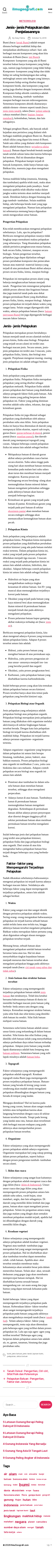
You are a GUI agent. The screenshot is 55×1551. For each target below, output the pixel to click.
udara (19, 1532)
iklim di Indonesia (30, 1185)
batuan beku (33, 1057)
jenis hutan (38, 1505)
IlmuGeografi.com (20, 1545)
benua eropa (41, 1479)
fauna (36, 1490)
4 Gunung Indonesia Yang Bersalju (24, 1443)
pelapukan (11, 1356)
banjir (41, 1474)
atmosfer (33, 1474)
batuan (7, 1479)
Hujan (18, 1499)
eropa (28, 1490)
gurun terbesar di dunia (29, 433)
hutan (27, 1500)
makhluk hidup (32, 1516)
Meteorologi (27, 21)
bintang (7, 1485)
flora (24, 1495)
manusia (46, 1516)
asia (25, 1474)
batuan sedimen (11, 1053)
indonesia (11, 1505)
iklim (34, 1500)
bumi (9, 1354)
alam (13, 1474)
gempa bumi (34, 1495)
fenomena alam (12, 1495)
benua (32, 1479)
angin (20, 1474)
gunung (8, 1499)
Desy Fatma (20, 38)
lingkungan (12, 1516)
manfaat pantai (25, 436)
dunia (7, 1490)
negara (20, 1522)
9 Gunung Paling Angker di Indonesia (26, 1457)
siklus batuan (22, 1356)
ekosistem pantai (17, 511)
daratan (41, 1485)
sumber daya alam (15, 1527)
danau (33, 1485)
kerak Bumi (22, 42)
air (5, 1474)
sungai (30, 1527)
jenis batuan (17, 1354)
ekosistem (18, 1490)
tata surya (9, 1532)
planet (31, 1521)
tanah (39, 1527)
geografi (46, 1495)
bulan (15, 1485)
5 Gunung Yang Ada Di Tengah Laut (25, 1450)
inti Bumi (34, 57)
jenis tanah (27, 1354)
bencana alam (20, 1479)
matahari (8, 1521)
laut (32, 1510)
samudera (41, 1521)
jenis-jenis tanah (11, 111)
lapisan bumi (38, 1354)
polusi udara (42, 111)
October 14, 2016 (39, 38)
